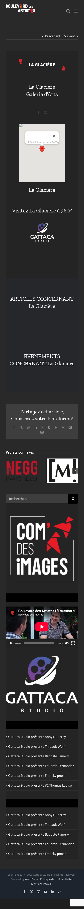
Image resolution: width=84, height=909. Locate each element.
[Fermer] (54, 136)
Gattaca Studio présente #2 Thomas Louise (40, 785)
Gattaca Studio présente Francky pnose (37, 775)
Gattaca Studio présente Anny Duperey (37, 737)
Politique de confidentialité (55, 879)
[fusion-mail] (45, 112)
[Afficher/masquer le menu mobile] (76, 11)
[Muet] (67, 643)
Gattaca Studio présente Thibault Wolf (36, 746)
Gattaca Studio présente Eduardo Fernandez (41, 766)
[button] (42, 149)
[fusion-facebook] (38, 112)
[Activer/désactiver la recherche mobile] (68, 11)
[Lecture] (11, 643)
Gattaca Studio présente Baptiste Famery (38, 756)
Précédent (52, 36)
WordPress (31, 879)
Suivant (69, 36)
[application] (42, 627)
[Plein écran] (73, 643)
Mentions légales (41, 884)
